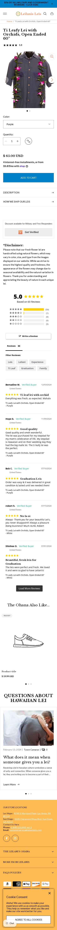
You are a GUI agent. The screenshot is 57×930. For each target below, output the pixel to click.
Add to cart (29, 177)
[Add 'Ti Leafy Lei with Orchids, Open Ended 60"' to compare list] (28, 141)
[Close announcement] (52, 3)
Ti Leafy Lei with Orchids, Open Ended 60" (25, 403)
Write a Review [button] (30, 336)
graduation (27, 368)
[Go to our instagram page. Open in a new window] (15, 838)
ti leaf (11, 368)
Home (9, 21)
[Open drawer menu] (4, 13)
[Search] (44, 13)
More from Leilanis (16, 862)
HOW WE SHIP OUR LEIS (16, 201)
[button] (27, 111)
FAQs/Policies (12, 872)
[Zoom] (51, 56)
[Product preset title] (28, 640)
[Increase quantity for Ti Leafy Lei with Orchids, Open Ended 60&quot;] (17, 141)
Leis (10, 362)
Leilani (21, 362)
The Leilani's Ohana (16, 851)
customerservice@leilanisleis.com (26, 830)
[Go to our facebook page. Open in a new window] (6, 838)
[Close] (49, 893)
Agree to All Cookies (28, 919)
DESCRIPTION (11, 192)
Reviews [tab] (11, 345)
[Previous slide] (5, 79)
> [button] (29, 588)
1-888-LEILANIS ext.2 (21, 827)
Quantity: (8, 134)
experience (37, 362)
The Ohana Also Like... (28, 605)
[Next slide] (51, 79)
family (43, 368)
